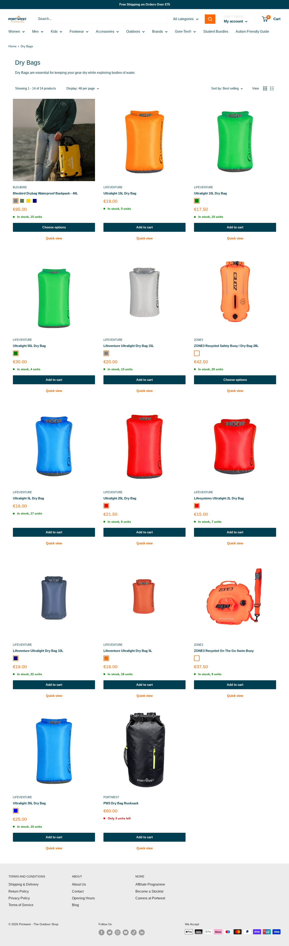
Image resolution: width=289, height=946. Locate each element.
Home (12, 46)
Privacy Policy (19, 898)
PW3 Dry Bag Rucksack (120, 803)
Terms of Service (20, 905)
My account (234, 21)
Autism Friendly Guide (252, 31)
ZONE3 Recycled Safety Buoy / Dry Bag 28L (226, 346)
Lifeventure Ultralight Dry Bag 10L (38, 651)
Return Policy (18, 891)
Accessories (105, 31)
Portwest (111, 797)
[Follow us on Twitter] (110, 932)
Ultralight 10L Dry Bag (210, 193)
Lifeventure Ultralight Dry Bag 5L (127, 651)
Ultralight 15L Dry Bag (119, 193)
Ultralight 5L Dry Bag (28, 498)
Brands (157, 31)
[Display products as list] (272, 88)
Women (14, 31)
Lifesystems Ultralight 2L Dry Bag (219, 498)
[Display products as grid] (265, 88)
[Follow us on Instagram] (118, 932)
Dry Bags (27, 46)
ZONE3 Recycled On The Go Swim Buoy (224, 651)
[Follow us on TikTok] (134, 932)
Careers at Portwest (150, 898)
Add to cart (144, 227)
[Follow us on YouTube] (126, 932)
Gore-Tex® (183, 31)
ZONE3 (198, 339)
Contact (78, 891)
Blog (75, 905)
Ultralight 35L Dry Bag (29, 803)
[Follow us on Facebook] (102, 932)
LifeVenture (112, 187)
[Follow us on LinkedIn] (142, 932)
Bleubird (20, 187)
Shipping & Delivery (23, 884)
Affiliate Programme (150, 884)
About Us (79, 884)
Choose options (54, 227)
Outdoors (133, 31)
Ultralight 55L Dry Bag (29, 346)
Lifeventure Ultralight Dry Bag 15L (128, 346)
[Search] (210, 19)
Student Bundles (215, 31)
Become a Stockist (149, 891)
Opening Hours (83, 898)
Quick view (54, 238)
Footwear (77, 31)
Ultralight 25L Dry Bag (119, 498)
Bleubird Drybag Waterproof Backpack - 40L (45, 193)
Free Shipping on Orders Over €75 (144, 4)
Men (35, 31)
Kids (54, 31)
